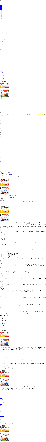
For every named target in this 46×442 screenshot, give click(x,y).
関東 (0, 30)
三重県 (1, 15)
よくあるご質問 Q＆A (2, 110)
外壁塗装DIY (1, 41)
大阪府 (1, 17)
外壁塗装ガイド (2, 72)
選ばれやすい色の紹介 (2, 109)
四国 (0, 22)
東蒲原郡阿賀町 (2, 417)
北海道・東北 (1, 1)
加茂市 (1, 398)
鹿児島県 (1, 28)
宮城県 (1, 4)
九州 (0, 66)
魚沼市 (1, 395)
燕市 (0, 406)
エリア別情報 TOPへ (2, 1)
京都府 (1, 58)
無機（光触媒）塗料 (2, 39)
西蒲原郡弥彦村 (2, 416)
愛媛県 (1, 65)
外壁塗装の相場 (2, 32)
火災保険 (1, 34)
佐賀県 (1, 67)
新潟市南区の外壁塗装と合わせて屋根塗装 (5, 109)
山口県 (1, 63)
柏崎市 (1, 397)
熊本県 (1, 68)
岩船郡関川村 (1, 394)
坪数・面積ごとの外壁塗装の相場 (4, 33)
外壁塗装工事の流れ (2, 102)
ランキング (1, 40)
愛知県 (1, 56)
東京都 (1, 6)
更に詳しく (1, 266)
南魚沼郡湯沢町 (2, 419)
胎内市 (1, 405)
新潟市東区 (1, 414)
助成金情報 (1, 29)
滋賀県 (1, 16)
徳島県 (1, 64)
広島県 (1, 21)
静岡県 (1, 14)
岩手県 (1, 4)
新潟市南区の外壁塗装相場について (4, 99)
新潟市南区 (1, 74)
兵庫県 (1, 59)
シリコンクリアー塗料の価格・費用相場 (4, 107)
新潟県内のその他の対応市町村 (3, 111)
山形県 (1, 3)
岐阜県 (1, 55)
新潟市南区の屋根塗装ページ (16, 77)
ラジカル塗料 (1, 37)
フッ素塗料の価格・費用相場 (3, 106)
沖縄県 (1, 70)
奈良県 (1, 18)
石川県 (1, 11)
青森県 (1, 2)
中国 (0, 19)
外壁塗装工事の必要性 (2, 100)
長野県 (1, 54)
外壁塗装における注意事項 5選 (3, 110)
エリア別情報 (1, 0)
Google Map (6, 173)
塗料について (1, 35)
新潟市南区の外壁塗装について (3, 97)
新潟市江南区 (1, 411)
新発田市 (1, 403)
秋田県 (1, 3)
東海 (0, 13)
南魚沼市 (1, 420)
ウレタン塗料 (1, 36)
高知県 (1, 24)
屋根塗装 (1, 42)
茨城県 (1, 9)
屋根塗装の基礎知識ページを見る (4, 350)
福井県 (1, 53)
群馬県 (1, 8)
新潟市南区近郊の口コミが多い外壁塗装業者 (5, 98)
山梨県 (1, 12)
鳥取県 (1, 61)
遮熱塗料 (1, 38)
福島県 (1, 5)
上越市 (1, 404)
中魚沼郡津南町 (2, 408)
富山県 (1, 52)
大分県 (1, 27)
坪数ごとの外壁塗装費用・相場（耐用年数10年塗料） (6, 103)
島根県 (1, 20)
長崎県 (1, 26)
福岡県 (1, 25)
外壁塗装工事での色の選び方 (3, 108)
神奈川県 (1, 31)
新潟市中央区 (1, 412)
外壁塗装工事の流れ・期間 (3, 101)
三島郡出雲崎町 (2, 402)
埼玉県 (1, 7)
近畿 (0, 57)
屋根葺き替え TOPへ (2, 71)
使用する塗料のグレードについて (4, 104)
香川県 (1, 23)
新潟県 (1, 10)
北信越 (1, 51)
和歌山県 (1, 60)
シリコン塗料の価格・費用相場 (3, 105)
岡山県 (1, 62)
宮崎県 (1, 69)
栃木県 (1, 48)
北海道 (1, 2)
